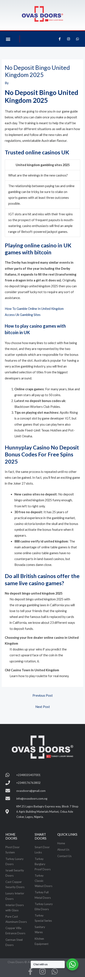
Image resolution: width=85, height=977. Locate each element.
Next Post (42, 707)
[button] (8, 38)
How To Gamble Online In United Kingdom (34, 308)
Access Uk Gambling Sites (23, 315)
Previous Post (42, 695)
